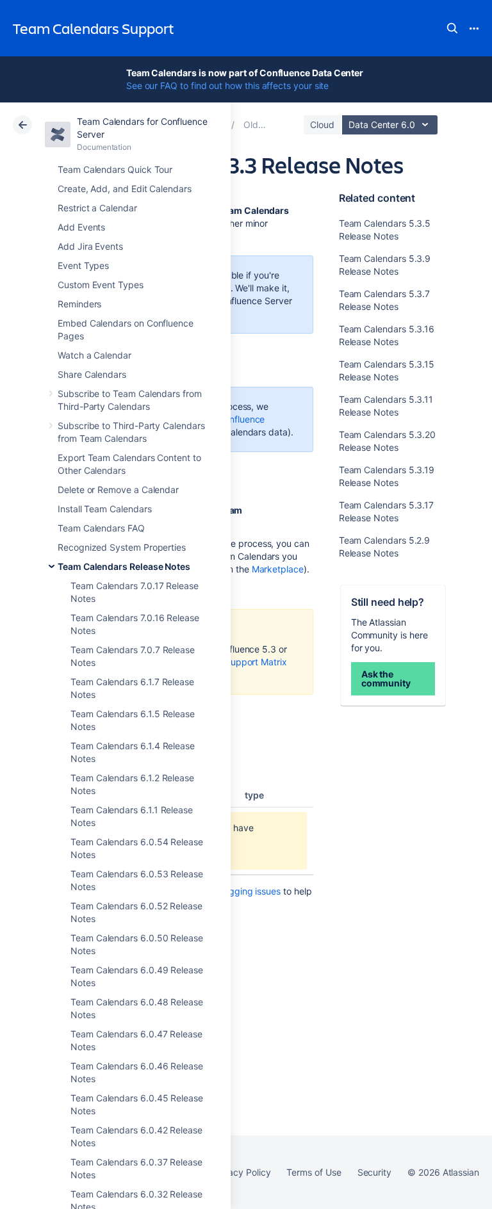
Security (374, 1172)
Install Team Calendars (104, 508)
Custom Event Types (101, 284)
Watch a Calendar (94, 355)
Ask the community (386, 678)
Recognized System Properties (122, 547)
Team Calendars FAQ (101, 528)
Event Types (83, 265)
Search (452, 28)
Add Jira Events (90, 246)
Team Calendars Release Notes (124, 566)
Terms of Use (313, 1172)
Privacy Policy (241, 1172)
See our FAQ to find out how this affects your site (227, 85)
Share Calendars (92, 374)
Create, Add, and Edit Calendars (125, 188)
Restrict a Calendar (97, 207)
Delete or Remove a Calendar (118, 489)
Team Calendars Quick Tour (115, 169)
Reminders (79, 303)
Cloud (322, 124)
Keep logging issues (239, 891)
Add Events (81, 227)
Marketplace (278, 569)
